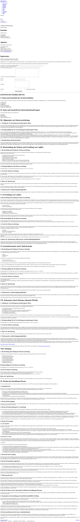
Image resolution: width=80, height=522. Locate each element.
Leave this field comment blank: (9, 76)
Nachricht (2, 84)
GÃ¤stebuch (5, 11)
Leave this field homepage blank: (10, 66)
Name (2, 78)
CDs (3, 8)
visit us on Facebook (4, 520)
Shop (3, 13)
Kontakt (4, 12)
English (4, 0)
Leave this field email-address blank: (11, 65)
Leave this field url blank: (7, 67)
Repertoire (4, 7)
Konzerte (4, 5)
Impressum (78, 520)
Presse (4, 9)
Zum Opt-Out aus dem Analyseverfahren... (7, 344)
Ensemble (4, 4)
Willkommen (5, 3)
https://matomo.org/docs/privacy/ (44, 346)
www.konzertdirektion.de (6, 51)
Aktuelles (4, 6)
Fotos (4, 10)
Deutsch (1, 0)
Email (2, 80)
